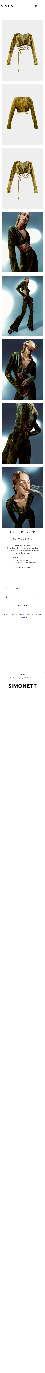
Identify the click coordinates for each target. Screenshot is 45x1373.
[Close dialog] (44, 672)
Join (22, 696)
